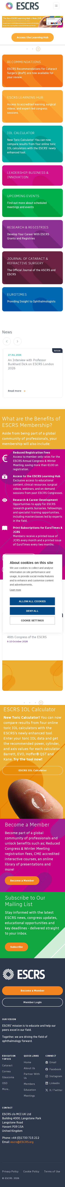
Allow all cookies (32, 601)
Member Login (32, 1002)
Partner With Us (32, 1076)
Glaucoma (8, 1077)
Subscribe (16, 946)
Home (27, 1062)
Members (29, 1084)
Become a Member (22, 880)
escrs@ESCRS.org (21, 1142)
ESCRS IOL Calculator (33, 770)
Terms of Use (52, 1171)
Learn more (15, 590)
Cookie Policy (31, 1171)
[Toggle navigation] (56, 6)
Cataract (7, 1065)
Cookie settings (32, 620)
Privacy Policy (10, 1171)
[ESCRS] (22, 6)
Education (30, 1089)
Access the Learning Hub (32, 37)
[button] (27, 49)
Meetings (29, 1095)
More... (6, 1089)
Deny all (32, 611)
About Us (29, 1068)
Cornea (6, 1071)
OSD (4, 1083)
